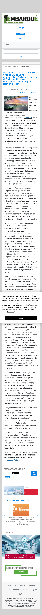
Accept (21, 318)
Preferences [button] (10, 312)
